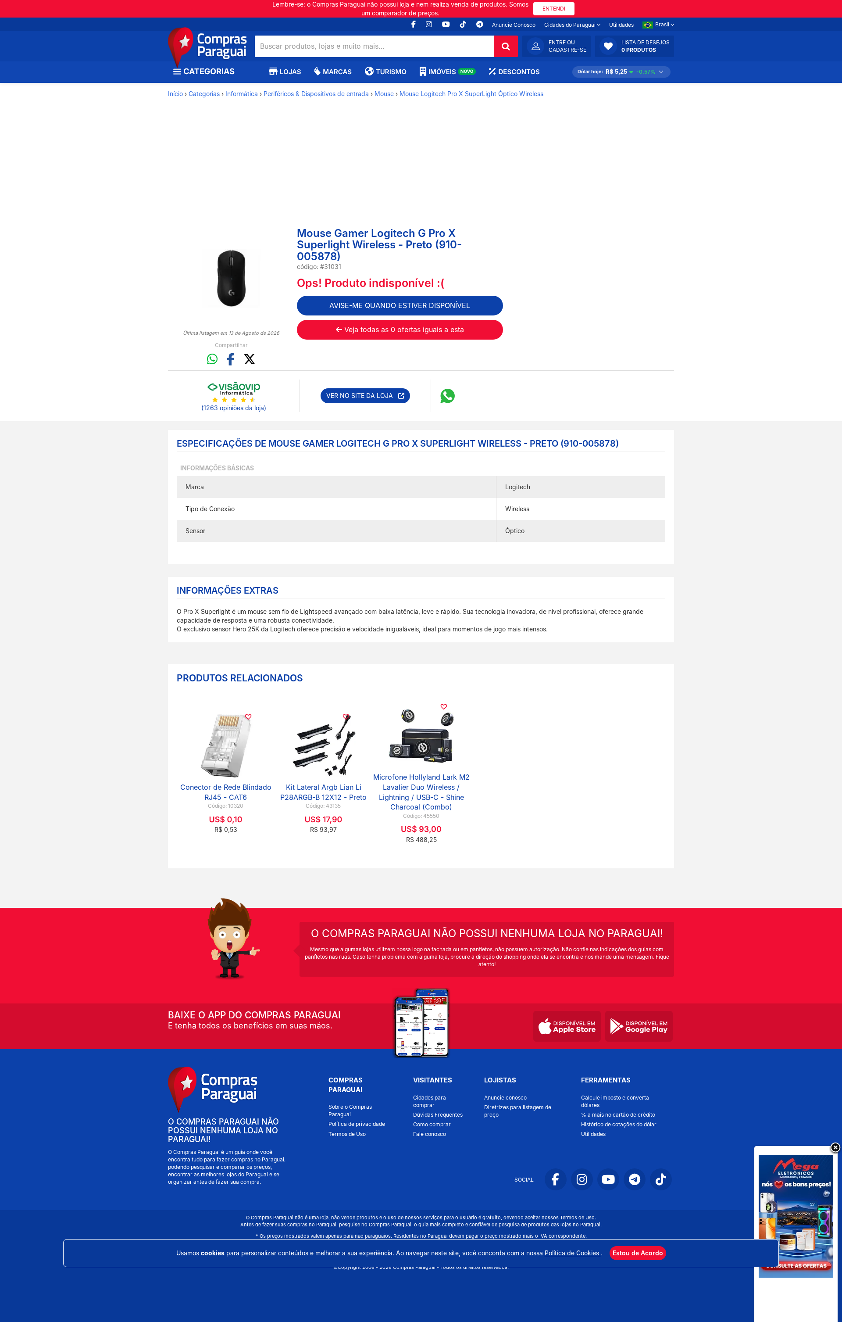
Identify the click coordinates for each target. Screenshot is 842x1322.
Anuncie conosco (505, 1097)
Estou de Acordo (638, 1253)
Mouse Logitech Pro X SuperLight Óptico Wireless (471, 93)
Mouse (384, 93)
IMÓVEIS (451, 72)
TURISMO (391, 72)
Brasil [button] (663, 24)
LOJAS (290, 72)
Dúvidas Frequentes (438, 1114)
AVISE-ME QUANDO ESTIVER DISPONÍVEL (399, 305)
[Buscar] (506, 46)
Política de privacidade (356, 1124)
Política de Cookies (573, 1253)
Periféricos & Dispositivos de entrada (316, 93)
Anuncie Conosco (513, 24)
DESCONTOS (518, 72)
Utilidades (621, 24)
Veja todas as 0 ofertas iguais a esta (403, 329)
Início (175, 93)
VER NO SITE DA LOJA (362, 395)
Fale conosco (429, 1134)
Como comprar (432, 1124)
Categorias (204, 93)
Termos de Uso (347, 1134)
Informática (241, 93)
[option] (231, 278)
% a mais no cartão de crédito (618, 1114)
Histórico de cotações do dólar (618, 1124)
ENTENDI (553, 8)
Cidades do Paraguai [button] (570, 24)
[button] (634, 46)
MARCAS (337, 72)
